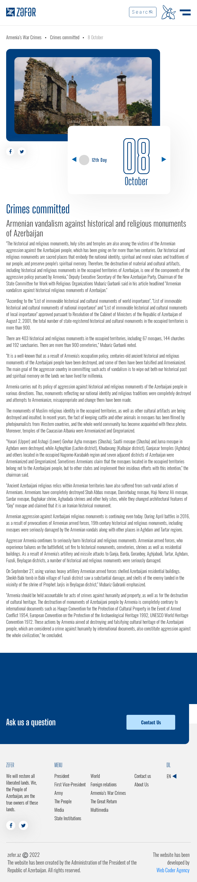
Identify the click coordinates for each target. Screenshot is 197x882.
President (61, 776)
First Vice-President (70, 784)
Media (59, 809)
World (95, 776)
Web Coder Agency (173, 870)
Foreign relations (104, 784)
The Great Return (104, 801)
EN (169, 776)
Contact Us (151, 722)
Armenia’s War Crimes (24, 37)
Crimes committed (64, 37)
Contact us (142, 776)
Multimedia (99, 809)
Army (58, 792)
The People (63, 801)
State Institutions (67, 818)
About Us (141, 784)
